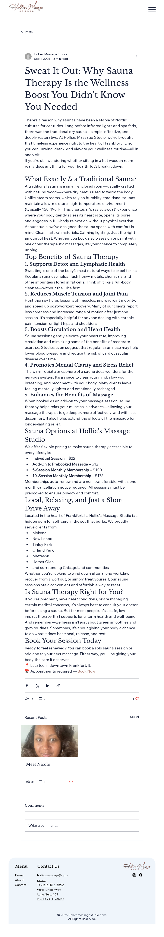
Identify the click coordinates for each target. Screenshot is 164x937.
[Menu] (152, 9)
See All (134, 717)
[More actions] (136, 56)
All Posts (27, 32)
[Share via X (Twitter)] (37, 685)
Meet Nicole (38, 764)
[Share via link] (58, 685)
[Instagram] (134, 875)
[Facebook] (140, 875)
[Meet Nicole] (49, 741)
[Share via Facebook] (27, 685)
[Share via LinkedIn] (48, 685)
